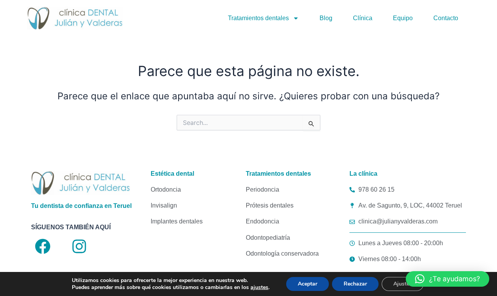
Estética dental (172, 173)
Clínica (362, 18)
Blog (326, 18)
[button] (447, 279)
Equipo (403, 18)
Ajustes (402, 283)
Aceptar (307, 283)
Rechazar (355, 283)
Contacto (445, 18)
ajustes (259, 287)
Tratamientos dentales (258, 18)
